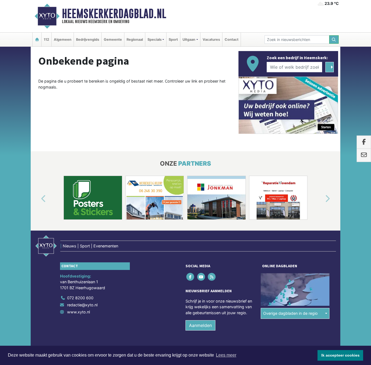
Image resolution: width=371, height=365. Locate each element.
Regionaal (135, 39)
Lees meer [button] (226, 355)
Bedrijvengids (87, 39)
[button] (37, 198)
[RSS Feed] (212, 276)
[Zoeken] (334, 39)
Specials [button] (154, 39)
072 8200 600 (80, 297)
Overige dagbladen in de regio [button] (290, 313)
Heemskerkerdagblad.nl (114, 13)
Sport (173, 39)
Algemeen (62, 39)
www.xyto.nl (78, 312)
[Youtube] (201, 276)
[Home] (37, 39)
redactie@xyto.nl (82, 305)
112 (46, 39)
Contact (231, 39)
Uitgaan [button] (189, 39)
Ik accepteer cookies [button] (340, 355)
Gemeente (113, 39)
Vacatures (211, 39)
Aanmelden (200, 325)
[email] (364, 155)
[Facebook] (191, 276)
